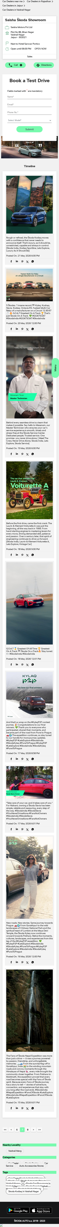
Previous (11, 1129)
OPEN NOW (40, 49)
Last (39, 1129)
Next (33, 1129)
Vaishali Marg (14, 1151)
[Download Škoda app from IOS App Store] (41, 1210)
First (5, 1129)
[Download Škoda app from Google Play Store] (18, 1210)
